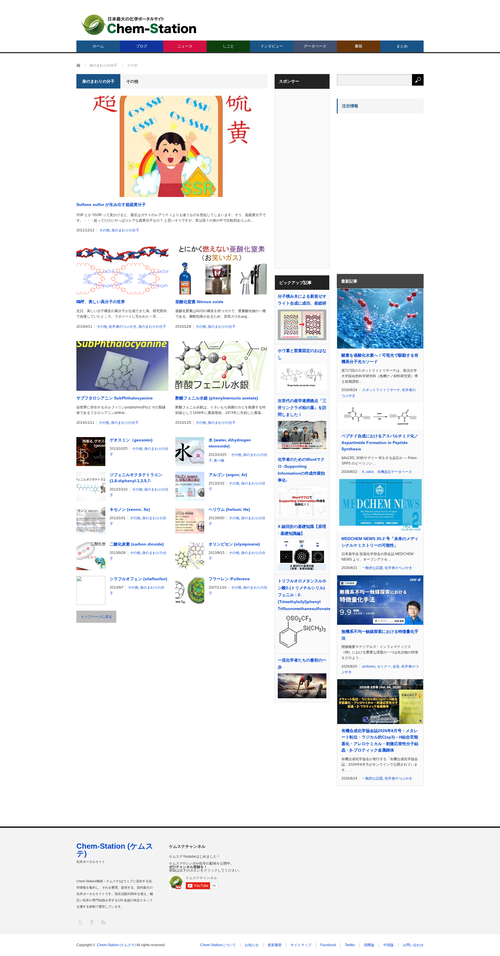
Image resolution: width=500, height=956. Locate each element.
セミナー (384, 666)
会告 (396, 666)
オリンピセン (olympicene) (234, 544)
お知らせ (252, 945)
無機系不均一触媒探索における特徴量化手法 (379, 634)
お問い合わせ (413, 945)
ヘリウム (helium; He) (229, 509)
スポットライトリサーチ (381, 390)
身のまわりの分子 (125, 230)
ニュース (184, 46)
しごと (228, 46)
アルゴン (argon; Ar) (228, 474)
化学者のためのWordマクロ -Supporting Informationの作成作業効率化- (301, 469)
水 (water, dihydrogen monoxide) (230, 443)
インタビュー (271, 46)
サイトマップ (301, 945)
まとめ (402, 46)
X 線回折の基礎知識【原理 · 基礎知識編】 (302, 530)
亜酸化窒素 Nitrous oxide (199, 301)
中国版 (388, 945)
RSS (103, 922)
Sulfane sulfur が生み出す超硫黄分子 (111, 204)
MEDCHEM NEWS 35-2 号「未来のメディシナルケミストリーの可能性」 (379, 541)
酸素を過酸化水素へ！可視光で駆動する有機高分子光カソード (379, 358)
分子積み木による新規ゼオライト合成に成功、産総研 (302, 299)
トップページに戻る (96, 617)
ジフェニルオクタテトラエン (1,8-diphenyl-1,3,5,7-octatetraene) (136, 478)
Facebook (328, 945)
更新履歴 (275, 945)
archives (368, 666)
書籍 (358, 46)
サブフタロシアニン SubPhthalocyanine (114, 398)
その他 (104, 230)
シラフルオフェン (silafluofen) (138, 578)
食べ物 (219, 460)
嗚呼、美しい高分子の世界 (100, 301)
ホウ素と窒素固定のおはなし (302, 354)
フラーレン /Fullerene (229, 578)
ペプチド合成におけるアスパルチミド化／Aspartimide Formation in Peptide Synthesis (379, 442)
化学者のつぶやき (123, 327)
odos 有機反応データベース (389, 472)
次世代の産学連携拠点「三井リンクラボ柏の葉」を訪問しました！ (302, 407)
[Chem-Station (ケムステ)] (139, 25)
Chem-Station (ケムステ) (114, 850)
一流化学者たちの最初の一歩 (302, 663)
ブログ (141, 46)
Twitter (350, 945)
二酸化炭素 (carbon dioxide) (137, 544)
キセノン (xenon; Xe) (130, 509)
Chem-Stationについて (218, 945)
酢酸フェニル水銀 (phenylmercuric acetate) (216, 398)
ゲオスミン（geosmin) (131, 440)
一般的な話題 (372, 568)
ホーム (98, 46)
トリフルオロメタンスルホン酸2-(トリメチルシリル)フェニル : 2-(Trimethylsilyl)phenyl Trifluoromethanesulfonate (302, 595)
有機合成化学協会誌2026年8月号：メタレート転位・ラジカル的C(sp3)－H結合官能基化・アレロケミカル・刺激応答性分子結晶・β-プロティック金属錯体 (379, 740)
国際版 (369, 945)
